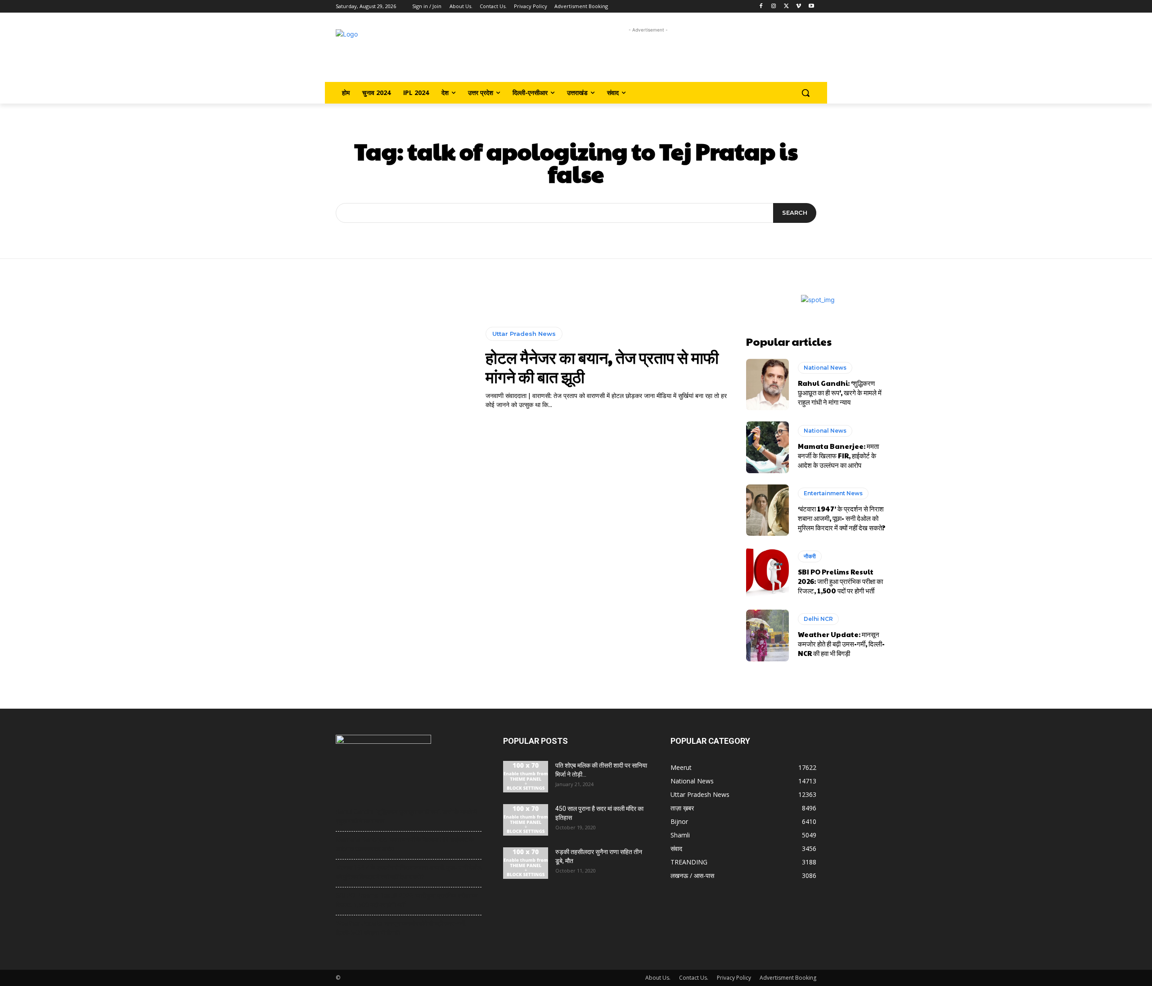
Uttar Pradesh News (524, 333)
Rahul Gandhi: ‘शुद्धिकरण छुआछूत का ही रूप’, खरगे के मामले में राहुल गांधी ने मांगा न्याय (840, 392)
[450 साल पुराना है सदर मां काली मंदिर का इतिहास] (525, 820)
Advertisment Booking (788, 977)
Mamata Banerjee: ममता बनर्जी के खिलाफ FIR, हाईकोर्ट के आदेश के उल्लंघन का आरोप (838, 455)
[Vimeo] (798, 6)
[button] (805, 93)
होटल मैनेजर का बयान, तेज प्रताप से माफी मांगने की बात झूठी (602, 367)
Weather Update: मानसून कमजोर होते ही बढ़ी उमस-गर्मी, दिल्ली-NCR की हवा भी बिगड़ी (841, 643)
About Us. (657, 977)
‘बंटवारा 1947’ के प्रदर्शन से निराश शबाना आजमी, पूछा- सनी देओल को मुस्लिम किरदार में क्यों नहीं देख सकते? (842, 518)
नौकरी (810, 556)
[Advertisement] (648, 55)
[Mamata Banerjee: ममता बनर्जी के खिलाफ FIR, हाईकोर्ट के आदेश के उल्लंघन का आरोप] (767, 447)
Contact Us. (693, 977)
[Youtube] (811, 6)
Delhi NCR (818, 618)
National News (825, 367)
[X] (786, 6)
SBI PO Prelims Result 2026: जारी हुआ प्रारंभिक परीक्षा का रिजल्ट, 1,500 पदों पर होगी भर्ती (840, 581)
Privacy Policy (734, 977)
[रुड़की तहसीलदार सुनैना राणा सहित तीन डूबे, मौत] (525, 863)
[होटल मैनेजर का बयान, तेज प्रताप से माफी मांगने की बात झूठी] (367, 368)
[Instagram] (774, 6)
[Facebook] (761, 6)
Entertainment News (833, 493)
